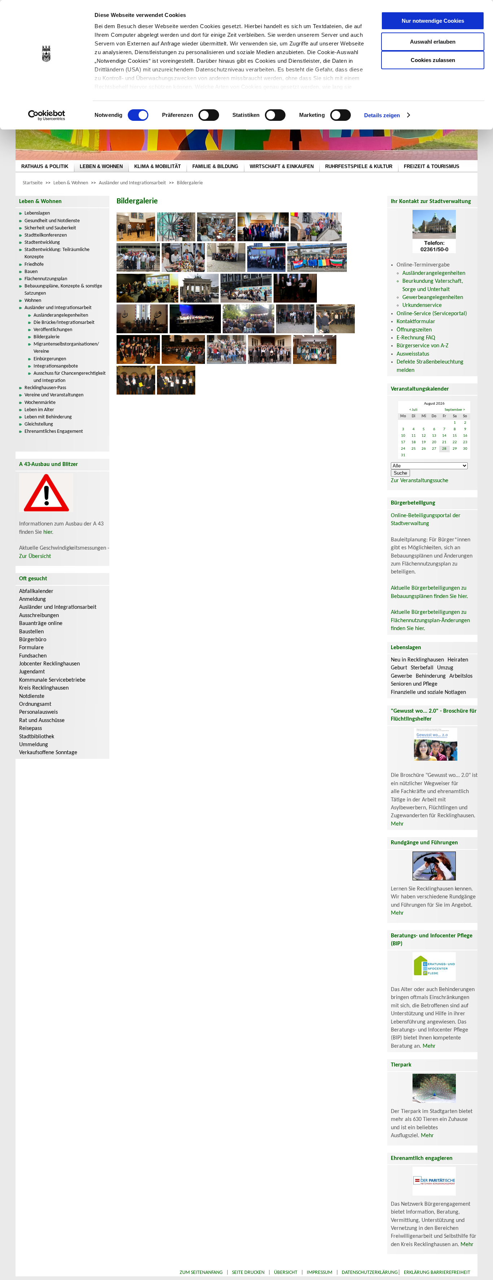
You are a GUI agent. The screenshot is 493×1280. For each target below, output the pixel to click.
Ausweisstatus (413, 354)
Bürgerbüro (32, 640)
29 (455, 449)
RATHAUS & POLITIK (44, 166)
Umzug (445, 668)
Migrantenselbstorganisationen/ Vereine (66, 348)
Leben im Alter (39, 410)
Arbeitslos (460, 676)
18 (413, 442)
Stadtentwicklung (42, 242)
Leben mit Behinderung (48, 417)
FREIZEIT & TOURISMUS (431, 166)
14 (444, 436)
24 (403, 449)
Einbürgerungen (50, 359)
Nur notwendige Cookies (433, 21)
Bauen (31, 271)
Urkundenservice (422, 305)
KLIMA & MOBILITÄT (157, 166)
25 (413, 449)
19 (424, 442)
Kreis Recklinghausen (44, 688)
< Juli (413, 410)
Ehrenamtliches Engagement (54, 431)
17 (403, 442)
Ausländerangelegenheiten (61, 315)
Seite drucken (248, 1272)
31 (403, 455)
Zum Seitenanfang (201, 1272)
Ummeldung (33, 745)
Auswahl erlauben (432, 42)
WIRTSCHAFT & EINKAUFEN (282, 166)
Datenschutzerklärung (370, 1272)
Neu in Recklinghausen (417, 660)
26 (424, 449)
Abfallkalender (36, 591)
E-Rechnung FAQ (416, 338)
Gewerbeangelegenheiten (432, 297)
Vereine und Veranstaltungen (54, 395)
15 (455, 436)
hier (47, 532)
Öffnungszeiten (414, 330)
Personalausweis (38, 712)
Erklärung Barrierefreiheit (437, 1272)
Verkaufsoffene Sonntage (48, 753)
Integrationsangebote (56, 366)
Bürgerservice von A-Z (423, 346)
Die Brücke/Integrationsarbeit (64, 322)
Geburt (399, 668)
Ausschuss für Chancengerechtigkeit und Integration (70, 377)
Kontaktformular (416, 322)
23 (465, 442)
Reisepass (30, 728)
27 (434, 449)
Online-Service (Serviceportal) (432, 314)
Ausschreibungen (39, 616)
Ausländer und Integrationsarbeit (132, 183)
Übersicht (285, 1272)
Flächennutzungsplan (46, 279)
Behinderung (431, 676)
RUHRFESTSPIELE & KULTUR (358, 166)
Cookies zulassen (433, 60)
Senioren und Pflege (414, 684)
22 (455, 442)
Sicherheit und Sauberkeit (50, 228)
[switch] (208, 115)
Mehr (397, 824)
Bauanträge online (40, 623)
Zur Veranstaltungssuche (419, 481)
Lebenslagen (37, 213)
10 (403, 436)
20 (434, 442)
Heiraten (458, 660)
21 (444, 442)
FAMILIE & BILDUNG (215, 166)
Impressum (319, 1272)
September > (455, 410)
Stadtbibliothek (36, 737)
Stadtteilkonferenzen (46, 235)
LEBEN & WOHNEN (101, 166)
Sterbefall (422, 668)
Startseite (33, 183)
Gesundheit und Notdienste (52, 221)
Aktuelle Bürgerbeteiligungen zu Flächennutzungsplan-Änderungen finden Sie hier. (430, 621)
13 (434, 436)
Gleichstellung (39, 424)
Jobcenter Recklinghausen (49, 664)
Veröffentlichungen (53, 330)
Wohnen (33, 300)
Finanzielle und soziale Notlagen (428, 692)
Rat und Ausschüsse (42, 720)
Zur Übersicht (35, 556)
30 (465, 449)
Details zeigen (382, 115)
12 (424, 436)
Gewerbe (401, 676)
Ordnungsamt (35, 704)
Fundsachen (33, 656)
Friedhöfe (34, 264)
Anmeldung (32, 599)
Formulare (31, 648)
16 (465, 436)
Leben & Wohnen (70, 183)
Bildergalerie (190, 183)
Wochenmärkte (40, 402)
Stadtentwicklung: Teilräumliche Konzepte (57, 253)
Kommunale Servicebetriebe (52, 680)
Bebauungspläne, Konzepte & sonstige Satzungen (63, 289)
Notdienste (31, 696)
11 (413, 436)
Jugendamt (32, 672)
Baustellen (31, 632)
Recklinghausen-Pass (45, 388)
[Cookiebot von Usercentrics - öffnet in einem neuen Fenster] (46, 115)
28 (444, 449)
